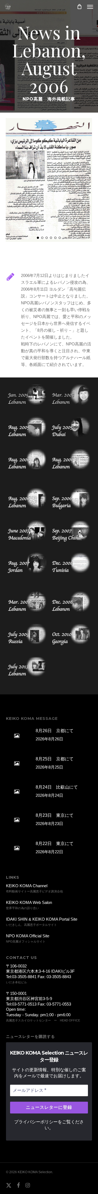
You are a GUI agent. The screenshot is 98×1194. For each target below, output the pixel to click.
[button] (90, 6)
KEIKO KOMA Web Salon (29, 902)
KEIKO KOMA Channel (26, 885)
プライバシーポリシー (36, 1121)
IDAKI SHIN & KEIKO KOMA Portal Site (41, 919)
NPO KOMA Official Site (27, 936)
